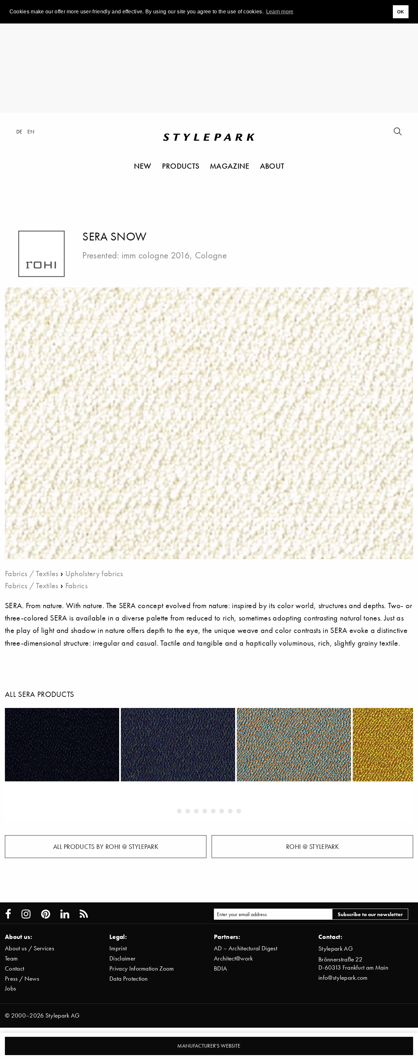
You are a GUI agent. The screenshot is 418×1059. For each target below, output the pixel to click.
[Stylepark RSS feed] (83, 914)
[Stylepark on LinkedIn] (64, 914)
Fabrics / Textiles (31, 573)
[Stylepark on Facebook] (8, 914)
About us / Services (29, 948)
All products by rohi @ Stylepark (105, 847)
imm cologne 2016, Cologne (174, 255)
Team (11, 958)
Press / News (22, 978)
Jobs (10, 988)
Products (181, 166)
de (19, 131)
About (272, 166)
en (30, 131)
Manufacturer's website (208, 1045)
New (143, 166)
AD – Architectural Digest (245, 948)
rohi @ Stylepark (312, 847)
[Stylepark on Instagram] (26, 914)
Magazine (229, 166)
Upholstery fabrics (94, 573)
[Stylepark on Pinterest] (45, 914)
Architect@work (233, 958)
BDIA (220, 968)
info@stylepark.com (343, 978)
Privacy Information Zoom (141, 968)
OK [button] (400, 11)
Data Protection (128, 978)
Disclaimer (122, 958)
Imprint (118, 948)
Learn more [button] (280, 11)
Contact (14, 968)
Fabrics (76, 585)
